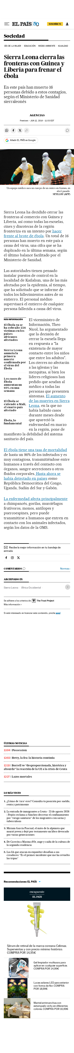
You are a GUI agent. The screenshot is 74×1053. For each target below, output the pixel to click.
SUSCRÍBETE (55, 24)
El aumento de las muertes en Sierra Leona (49, 401)
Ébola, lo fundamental (13, 422)
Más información (12, 604)
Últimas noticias (15, 743)
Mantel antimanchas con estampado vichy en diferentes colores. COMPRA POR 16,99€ (51, 1005)
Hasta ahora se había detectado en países (32, 476)
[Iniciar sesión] (67, 24)
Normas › (65, 568)
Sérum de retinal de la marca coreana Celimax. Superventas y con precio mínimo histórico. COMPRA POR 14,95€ (37, 949)
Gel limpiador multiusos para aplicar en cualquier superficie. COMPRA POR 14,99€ (50, 965)
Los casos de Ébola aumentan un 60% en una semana (13, 385)
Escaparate (37, 894)
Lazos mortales (22, 776)
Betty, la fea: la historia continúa (33, 758)
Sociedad (14, 36)
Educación (29, 46)
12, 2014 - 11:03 (42, 120)
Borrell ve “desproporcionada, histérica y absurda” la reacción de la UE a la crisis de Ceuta (35, 767)
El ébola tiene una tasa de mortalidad (35, 450)
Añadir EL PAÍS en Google (22, 140)
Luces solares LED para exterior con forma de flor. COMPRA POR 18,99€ (51, 985)
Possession (19, 750)
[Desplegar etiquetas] (67, 587)
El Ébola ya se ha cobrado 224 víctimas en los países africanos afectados (15, 333)
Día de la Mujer (12, 46)
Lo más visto (12, 792)
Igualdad (63, 46)
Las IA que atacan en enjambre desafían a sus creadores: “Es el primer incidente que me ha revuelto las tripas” (38, 855)
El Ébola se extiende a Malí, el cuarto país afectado (15, 406)
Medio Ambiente (46, 46)
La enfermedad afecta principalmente (36, 498)
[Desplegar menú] (7, 24)
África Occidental (31, 587)
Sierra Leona (11, 587)
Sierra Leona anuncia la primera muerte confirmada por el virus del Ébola (15, 359)
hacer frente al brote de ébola (33, 233)
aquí (58, 613)
